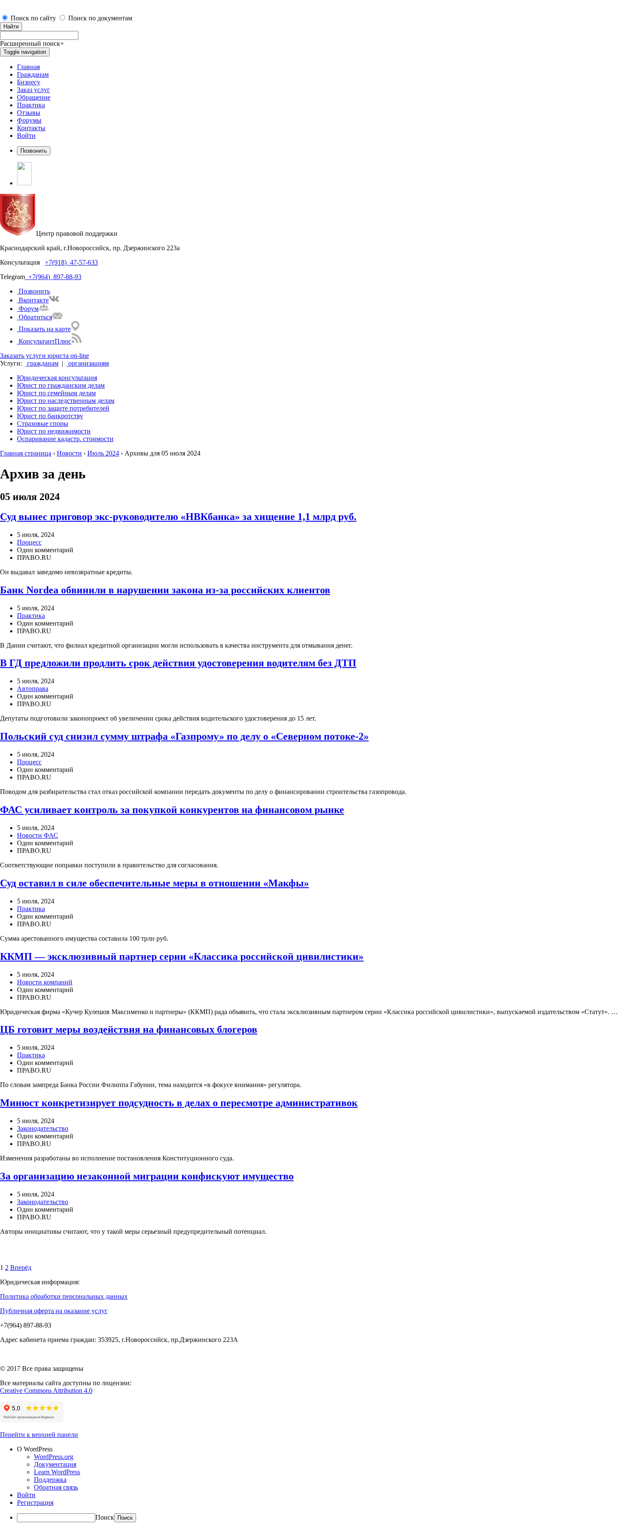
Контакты (31, 127)
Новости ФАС (37, 835)
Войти (26, 135)
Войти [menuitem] (26, 1494)
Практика (31, 105)
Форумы (29, 120)
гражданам (41, 363)
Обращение (33, 97)
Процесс (29, 542)
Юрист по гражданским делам (61, 385)
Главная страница (25, 453)
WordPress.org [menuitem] (53, 1456)
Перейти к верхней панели (39, 1434)
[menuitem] (320, 1449)
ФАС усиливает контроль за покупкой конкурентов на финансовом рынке (172, 809)
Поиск (104, 1517)
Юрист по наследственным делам (65, 400)
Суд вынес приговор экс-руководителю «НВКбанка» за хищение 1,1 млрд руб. (178, 516)
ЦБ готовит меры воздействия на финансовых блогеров (128, 1029)
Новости (69, 453)
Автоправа (32, 688)
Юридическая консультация (57, 377)
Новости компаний (44, 982)
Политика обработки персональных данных (64, 1296)
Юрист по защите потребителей (63, 408)
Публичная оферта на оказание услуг (54, 1310)
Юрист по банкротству (50, 415)
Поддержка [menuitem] (50, 1479)
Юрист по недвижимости (54, 431)
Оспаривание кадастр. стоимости (65, 438)
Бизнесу (28, 82)
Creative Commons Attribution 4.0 (46, 1390)
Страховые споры (42, 423)
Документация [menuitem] (55, 1464)
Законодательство (42, 1128)
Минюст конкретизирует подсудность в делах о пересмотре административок (179, 1102)
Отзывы (28, 112)
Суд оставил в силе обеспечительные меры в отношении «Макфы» (154, 883)
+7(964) (37, 276)
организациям (88, 363)
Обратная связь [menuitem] (56, 1487)
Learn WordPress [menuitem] (57, 1472)
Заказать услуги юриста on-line (44, 355)
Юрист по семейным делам (56, 393)
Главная (28, 66)
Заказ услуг (33, 89)
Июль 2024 (103, 453)
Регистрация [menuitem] (35, 1502)
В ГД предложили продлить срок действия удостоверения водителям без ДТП (178, 662)
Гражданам (33, 74)
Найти (11, 26)
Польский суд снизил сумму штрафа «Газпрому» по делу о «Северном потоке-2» (184, 736)
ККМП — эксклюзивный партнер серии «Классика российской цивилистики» (182, 956)
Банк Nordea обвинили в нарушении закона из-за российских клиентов (165, 589)
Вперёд (20, 1267)
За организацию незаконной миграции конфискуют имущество (147, 1176)
